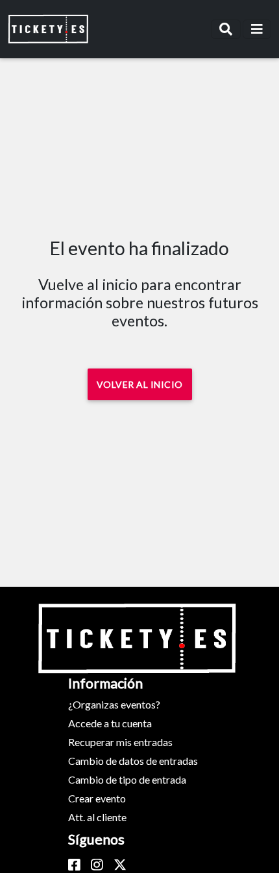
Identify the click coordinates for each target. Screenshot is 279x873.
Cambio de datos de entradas (133, 760)
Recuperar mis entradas (120, 742)
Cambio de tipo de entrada (127, 779)
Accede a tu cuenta (110, 723)
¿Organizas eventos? (114, 704)
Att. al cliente (97, 817)
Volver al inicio (140, 384)
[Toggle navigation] (226, 29)
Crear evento (97, 798)
